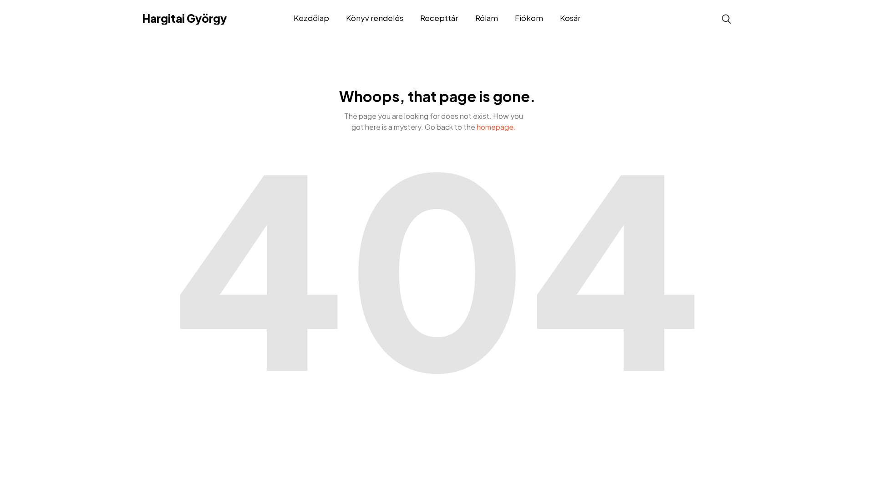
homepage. (496, 127)
